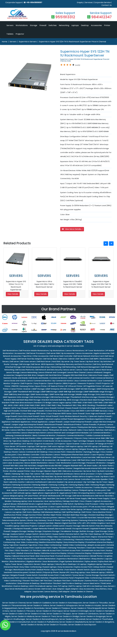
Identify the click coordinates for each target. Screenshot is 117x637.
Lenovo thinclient (11, 537)
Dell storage (24, 364)
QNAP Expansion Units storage (16, 397)
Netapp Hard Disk (70, 501)
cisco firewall (50, 408)
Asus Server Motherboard (16, 589)
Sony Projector (40, 383)
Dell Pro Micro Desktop (72, 583)
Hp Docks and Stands (26, 438)
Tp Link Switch (17, 523)
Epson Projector (55, 383)
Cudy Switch (65, 575)
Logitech (59, 438)
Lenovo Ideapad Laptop (13, 496)
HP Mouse (88, 509)
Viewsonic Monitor (74, 452)
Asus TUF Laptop (60, 586)
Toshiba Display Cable (103, 487)
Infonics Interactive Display (79, 553)
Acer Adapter (58, 589)
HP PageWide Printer (92, 386)
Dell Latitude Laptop (22, 493)
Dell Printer (86, 512)
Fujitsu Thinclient (59, 548)
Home (4, 41)
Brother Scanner (65, 468)
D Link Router (48, 441)
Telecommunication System (14, 520)
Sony (85, 438)
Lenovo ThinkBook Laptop (104, 509)
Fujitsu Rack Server (106, 561)
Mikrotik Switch (88, 526)
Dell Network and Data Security (49, 370)
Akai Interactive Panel (45, 556)
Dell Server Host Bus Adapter (30, 359)
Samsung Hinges (98, 485)
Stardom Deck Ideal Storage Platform (96, 400)
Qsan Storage (26, 537)
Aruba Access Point (11, 578)
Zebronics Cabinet (67, 359)
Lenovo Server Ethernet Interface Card (50, 479)
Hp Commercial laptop (32, 449)
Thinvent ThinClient (31, 580)
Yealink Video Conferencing (74, 545)
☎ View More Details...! (72, 229)
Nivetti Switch (84, 570)
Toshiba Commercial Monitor (98, 435)
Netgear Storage (86, 449)
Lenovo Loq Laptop (14, 512)
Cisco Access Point (57, 452)
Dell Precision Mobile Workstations (34, 350)
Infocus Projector (19, 457)
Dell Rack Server (44, 361)
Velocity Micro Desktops (65, 564)
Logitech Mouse (9, 504)
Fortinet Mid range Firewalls (32, 411)
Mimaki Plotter (96, 556)
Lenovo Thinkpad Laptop (83, 490)
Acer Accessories (35, 501)
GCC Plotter (17, 559)
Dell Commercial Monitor (102, 378)
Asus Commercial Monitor (86, 381)
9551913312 (65, 17)
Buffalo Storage (87, 531)
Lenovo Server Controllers (79, 479)
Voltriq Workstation (80, 556)
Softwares (109, 520)
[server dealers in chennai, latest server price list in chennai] (17, 13)
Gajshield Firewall (97, 528)
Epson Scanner (73, 444)
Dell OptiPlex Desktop (71, 512)
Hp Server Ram (90, 471)
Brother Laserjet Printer (20, 471)
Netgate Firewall (17, 575)
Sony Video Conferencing (30, 567)
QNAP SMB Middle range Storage (98, 392)
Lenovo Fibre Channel (77, 372)
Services (88, 2)
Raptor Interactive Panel (101, 537)
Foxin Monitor (70, 570)
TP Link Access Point (97, 507)
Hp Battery (79, 504)
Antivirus (5, 523)
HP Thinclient (107, 534)
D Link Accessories (63, 441)
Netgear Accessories (96, 441)
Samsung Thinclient (76, 548)
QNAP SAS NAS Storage (85, 389)
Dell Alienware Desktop (51, 512)
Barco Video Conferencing (62, 539)
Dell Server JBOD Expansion (42, 364)
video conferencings (45, 438)
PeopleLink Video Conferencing (88, 578)
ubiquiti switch (45, 526)
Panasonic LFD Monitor (96, 463)
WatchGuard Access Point (24, 570)
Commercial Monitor (58, 378)
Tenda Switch (31, 575)
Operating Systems (69, 520)
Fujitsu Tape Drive (10, 545)
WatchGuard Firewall (53, 424)
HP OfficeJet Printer (73, 386)
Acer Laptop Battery (53, 501)
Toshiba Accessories (83, 487)
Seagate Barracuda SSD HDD (49, 465)
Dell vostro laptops (56, 446)
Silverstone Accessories (27, 507)
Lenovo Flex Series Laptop (71, 509)
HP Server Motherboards (50, 496)
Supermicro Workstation (67, 559)
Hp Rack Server (92, 361)
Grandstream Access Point (93, 550)
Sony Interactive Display (74, 542)
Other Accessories (41, 356)
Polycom (78, 438)
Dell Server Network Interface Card (89, 356)
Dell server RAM (53, 353)
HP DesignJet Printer (104, 444)
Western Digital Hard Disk (65, 523)
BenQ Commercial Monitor (44, 435)
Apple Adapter (72, 589)
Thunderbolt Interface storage (84, 397)
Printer (107, 25)
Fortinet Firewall (36, 408)
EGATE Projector (103, 383)
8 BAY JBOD (40, 405)
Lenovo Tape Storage (60, 427)
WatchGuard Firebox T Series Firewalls (80, 424)
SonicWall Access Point (49, 575)
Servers (10, 25)
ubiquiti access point (97, 545)
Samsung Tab (18, 474)
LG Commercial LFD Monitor (40, 457)
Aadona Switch (17, 534)
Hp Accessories (67, 353)
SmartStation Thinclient (51, 583)
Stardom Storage (105, 397)
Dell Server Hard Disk (104, 496)
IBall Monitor (84, 559)
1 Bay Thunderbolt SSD (66, 405)
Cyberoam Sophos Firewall (99, 416)
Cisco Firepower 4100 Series (34, 413)
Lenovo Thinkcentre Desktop (59, 490)
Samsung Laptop (20, 501)
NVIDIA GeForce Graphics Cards (85, 476)
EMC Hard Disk (49, 498)
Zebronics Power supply (99, 375)
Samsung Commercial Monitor (18, 435)
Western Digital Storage (25, 509)
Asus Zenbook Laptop (95, 572)
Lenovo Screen (34, 589)
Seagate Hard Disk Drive (30, 460)
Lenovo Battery (51, 591)
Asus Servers (109, 586)
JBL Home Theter (106, 465)
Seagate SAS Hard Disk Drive (49, 375)
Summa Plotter (91, 580)
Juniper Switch (31, 534)
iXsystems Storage (51, 531)
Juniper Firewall (55, 422)
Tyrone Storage (92, 575)
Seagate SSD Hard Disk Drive (75, 375)
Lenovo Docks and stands (15, 381)
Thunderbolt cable (104, 405)
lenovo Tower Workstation (60, 463)
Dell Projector (27, 383)
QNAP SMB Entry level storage (16, 394)
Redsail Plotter (43, 570)
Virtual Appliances (39, 422)
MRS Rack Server (104, 457)
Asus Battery (101, 589)
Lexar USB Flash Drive (81, 460)
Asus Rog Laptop (78, 572)
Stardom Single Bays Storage (15, 517)
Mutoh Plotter (30, 559)
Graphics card (9, 438)
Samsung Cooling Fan (58, 485)
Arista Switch (45, 534)
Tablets (10, 34)
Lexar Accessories (15, 463)
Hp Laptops (100, 449)
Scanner (27, 389)
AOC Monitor (28, 444)
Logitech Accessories (102, 501)
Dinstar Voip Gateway (36, 520)
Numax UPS (64, 572)
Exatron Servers (27, 578)
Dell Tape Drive (82, 359)
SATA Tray (16, 408)
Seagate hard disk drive (26, 375)
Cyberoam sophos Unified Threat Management (65, 419)
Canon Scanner (87, 444)
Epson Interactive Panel (101, 570)
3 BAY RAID (97, 402)
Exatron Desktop (21, 586)
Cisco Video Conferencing (50, 545)
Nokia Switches (41, 578)
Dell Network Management (88, 367)
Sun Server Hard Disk (32, 498)
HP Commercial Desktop (53, 449)
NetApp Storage (34, 531)
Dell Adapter (64, 591)
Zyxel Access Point (43, 548)
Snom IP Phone (54, 520)
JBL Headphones (64, 460)
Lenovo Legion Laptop (62, 402)
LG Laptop (81, 564)
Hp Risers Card (107, 476)
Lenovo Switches (13, 433)
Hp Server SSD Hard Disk (43, 476)
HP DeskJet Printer (56, 386)
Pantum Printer (9, 507)
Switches (53, 25)
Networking (64, 25)
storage (14, 364)
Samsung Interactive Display (91, 520)
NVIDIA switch (59, 526)
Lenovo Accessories (84, 353)
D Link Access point (79, 507)
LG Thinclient (35, 550)
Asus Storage (37, 471)
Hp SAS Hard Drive (25, 479)
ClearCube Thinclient (95, 548)
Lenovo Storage (13, 372)
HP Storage (67, 496)
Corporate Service (102, 2)
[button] (106, 243)
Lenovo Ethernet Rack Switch (33, 433)
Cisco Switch (88, 430)
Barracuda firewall (63, 528)
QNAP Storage (38, 389)
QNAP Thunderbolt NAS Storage (26, 392)
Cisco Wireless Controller (28, 455)
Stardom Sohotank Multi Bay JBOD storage (60, 400)
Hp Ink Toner (102, 482)
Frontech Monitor (63, 556)
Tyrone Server (78, 575)
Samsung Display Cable (79, 485)
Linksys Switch (100, 567)
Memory (62, 517)
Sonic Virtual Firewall (49, 416)
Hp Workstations (57, 350)
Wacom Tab (42, 509)
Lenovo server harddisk (21, 476)
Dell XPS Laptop (91, 446)
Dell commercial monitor (79, 378)
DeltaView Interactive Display (53, 553)
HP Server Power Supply (77, 498)
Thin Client (71, 517)
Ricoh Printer (53, 509)
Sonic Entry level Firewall (28, 416)
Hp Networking (10, 479)
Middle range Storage (85, 394)
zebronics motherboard (36, 482)
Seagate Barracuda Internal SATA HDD (90, 468)
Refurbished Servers (26, 504)
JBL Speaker (8, 468)
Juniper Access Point (25, 548)
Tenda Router (78, 580)
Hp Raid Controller (105, 471)
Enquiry (80, 2)
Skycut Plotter (57, 570)
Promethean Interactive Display (99, 542)
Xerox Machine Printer (102, 512)
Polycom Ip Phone (50, 572)
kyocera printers (50, 517)
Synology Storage (91, 452)
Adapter (6, 408)
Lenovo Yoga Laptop (105, 493)
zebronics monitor (17, 482)
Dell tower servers (28, 361)
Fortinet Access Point (71, 550)
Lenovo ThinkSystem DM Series (84, 427)
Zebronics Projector (29, 526)
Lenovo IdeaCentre (91, 583)
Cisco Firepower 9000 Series (59, 413)
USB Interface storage (59, 397)
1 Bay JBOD (81, 405)
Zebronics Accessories (72, 471)
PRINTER (15, 386)
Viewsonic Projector (86, 383)
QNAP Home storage (39, 394)
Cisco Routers (47, 455)
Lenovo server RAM (97, 438)
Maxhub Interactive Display (28, 553)
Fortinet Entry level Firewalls (57, 411)
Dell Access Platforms (25, 370)
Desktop (85, 25)
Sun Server (60, 498)
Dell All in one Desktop (92, 586)
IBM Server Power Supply (98, 498)
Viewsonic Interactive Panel (87, 539)
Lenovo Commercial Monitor (39, 381)
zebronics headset (56, 482)
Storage (33, 25)
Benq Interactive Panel (15, 539)
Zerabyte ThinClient (62, 580)
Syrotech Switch (107, 575)
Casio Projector (98, 455)
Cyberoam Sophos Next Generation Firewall (24, 419)
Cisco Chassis (86, 501)
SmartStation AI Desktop (28, 583)
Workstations (22, 25)
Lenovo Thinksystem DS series (55, 430)
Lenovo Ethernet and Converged (52, 372)
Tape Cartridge (79, 441)
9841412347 (101, 17)
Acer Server (19, 468)
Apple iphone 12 (51, 493)
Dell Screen (46, 589)
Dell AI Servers (36, 517)
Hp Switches (106, 361)
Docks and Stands (20, 378)
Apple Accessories (102, 353)
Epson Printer (41, 386)
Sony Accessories (65, 567)
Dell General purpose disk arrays (36, 367)
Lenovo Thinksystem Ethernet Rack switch (72, 455)
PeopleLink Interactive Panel (62, 578)
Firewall (42, 25)
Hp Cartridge (89, 482)
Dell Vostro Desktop (31, 512)
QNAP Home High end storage (62, 394)
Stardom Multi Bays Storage (75, 515)
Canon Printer (16, 389)
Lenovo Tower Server (85, 370)
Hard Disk (56, 361)
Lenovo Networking (29, 372)
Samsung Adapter (40, 485)
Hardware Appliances (21, 422)
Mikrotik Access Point (52, 550)
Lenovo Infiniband (94, 372)
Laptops (75, 25)
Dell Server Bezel (50, 359)
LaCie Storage (79, 463)
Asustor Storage (73, 526)
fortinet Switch (39, 537)
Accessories (96, 25)
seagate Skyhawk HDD (72, 465)
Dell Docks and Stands (38, 378)
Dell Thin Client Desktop (91, 534)
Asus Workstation (50, 561)
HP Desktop (104, 446)
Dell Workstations (10, 350)
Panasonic (68, 438)
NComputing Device (86, 493)
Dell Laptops (41, 446)
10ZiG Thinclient (22, 550)
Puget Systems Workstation (71, 561)
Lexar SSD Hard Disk (27, 465)
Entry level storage (104, 394)
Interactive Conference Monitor (32, 490)
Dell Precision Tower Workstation (67, 457)
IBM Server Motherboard (12, 498)
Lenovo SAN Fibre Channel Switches (26, 430)
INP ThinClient (46, 580)
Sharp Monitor (98, 559)
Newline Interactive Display (50, 542)
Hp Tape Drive (15, 441)
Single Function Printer (32, 515)
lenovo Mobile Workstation (36, 463)
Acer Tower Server (49, 468)
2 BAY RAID (108, 402)
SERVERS (16, 276)
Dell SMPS (94, 359)
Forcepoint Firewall (81, 528)
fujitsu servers (91, 561)
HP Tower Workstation (94, 350)
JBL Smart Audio (90, 465)
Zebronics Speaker (100, 479)
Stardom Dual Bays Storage (100, 515)
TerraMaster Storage (70, 531)
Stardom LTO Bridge (42, 402)
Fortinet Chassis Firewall (67, 408)
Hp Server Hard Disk (62, 476)
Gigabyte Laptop (95, 564)
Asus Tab (29, 474)
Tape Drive (26, 356)
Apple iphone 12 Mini (68, 493)
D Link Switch (36, 441)
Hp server (66, 361)
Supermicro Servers (28, 41)
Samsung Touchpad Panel (62, 487)
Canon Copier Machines (59, 507)
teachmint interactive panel (16, 572)
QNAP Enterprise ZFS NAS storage (60, 389)
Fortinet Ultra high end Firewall (93, 408)
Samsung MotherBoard (23, 487)
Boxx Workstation (17, 561)
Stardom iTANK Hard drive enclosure (17, 402)
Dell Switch (109, 430)
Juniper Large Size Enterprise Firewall (27, 424)
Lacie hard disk (89, 457)
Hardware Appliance (95, 419)
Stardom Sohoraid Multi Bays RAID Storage (22, 400)
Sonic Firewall (78, 413)
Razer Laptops (48, 564)
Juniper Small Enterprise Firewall (77, 422)
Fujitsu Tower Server (13, 564)
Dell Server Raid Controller (61, 356)
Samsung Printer (27, 386)
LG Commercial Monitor (100, 433)
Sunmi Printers (30, 523)
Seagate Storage (18, 531)
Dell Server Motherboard (83, 496)
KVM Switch (68, 504)
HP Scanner (21, 446)
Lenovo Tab (39, 474)
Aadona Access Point (81, 537)
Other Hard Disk (106, 504)
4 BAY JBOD (19, 405)
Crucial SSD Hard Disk (87, 517)
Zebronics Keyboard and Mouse (59, 474)
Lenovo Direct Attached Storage (36, 427)
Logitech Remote (43, 504)
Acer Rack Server (33, 468)
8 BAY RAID (77, 402)
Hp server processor (73, 482)
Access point (100, 490)
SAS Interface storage (39, 397)
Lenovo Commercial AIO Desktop (33, 452)
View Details (12, 294)
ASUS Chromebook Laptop (40, 586)
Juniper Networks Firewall (43, 528)
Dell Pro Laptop (75, 586)
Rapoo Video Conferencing (38, 539)
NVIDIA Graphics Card (100, 523)
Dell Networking (69, 367)
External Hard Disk (45, 523)
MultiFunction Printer (13, 515)
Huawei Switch (58, 534)
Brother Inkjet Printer (52, 515)
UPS (79, 523)
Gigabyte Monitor (34, 561)
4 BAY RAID (87, 402)
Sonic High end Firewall (95, 413)
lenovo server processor (84, 474)
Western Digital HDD (52, 471)
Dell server (14, 361)
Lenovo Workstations (75, 350)
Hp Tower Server (78, 361)
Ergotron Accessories (44, 444)
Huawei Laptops (49, 567)
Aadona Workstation (47, 559)
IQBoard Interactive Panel (23, 556)
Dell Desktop (15, 444)
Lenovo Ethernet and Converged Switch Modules (68, 433)
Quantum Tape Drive (28, 545)
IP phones (102, 424)
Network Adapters (105, 517)
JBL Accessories (48, 460)
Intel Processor (91, 504)
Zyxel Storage (101, 531)
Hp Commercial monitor (63, 381)
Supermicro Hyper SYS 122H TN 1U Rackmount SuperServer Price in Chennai (72, 41)
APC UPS (86, 523)
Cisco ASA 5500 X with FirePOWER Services (89, 411)
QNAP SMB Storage (49, 392)
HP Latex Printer (31, 496)
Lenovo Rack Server (103, 370)
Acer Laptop (12, 490)
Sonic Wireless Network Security (73, 416)
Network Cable (75, 430)
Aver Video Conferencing (27, 542)
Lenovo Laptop (71, 449)
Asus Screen (38, 591)
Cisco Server (9, 446)
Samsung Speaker (41, 487)
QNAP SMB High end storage (70, 392)
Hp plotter (43, 507)
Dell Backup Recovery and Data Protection (74, 364)
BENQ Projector (69, 383)
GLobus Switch (35, 572)
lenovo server (69, 370)
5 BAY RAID (51, 405)
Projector (20, 34)
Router (15, 452)
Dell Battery (57, 504)
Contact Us (106, 5)
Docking (91, 405)
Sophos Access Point (83, 567)
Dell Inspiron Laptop (74, 446)
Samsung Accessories (21, 485)
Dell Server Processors (36, 353)
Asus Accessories (87, 589)
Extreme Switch (72, 534)
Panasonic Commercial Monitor (70, 435)
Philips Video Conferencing (58, 537)
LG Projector (60, 444)
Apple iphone (38, 493)
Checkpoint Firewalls (22, 528)
